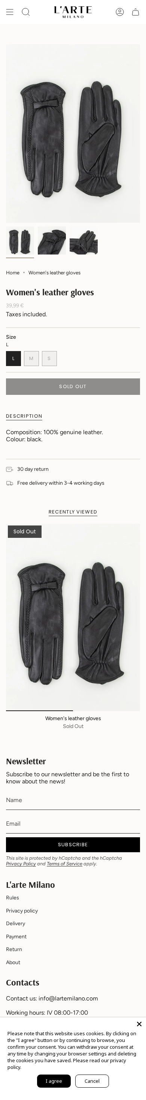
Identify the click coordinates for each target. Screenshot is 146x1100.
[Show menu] (9, 12)
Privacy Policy (21, 863)
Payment (16, 936)
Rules (12, 898)
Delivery (15, 923)
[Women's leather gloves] (73, 617)
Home (12, 272)
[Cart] (135, 12)
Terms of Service (64, 863)
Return (14, 949)
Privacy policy (22, 911)
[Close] (139, 1024)
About (13, 962)
